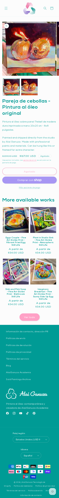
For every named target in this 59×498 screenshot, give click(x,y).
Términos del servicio (17, 358)
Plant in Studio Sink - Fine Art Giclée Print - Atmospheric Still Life (43, 241)
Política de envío (35, 490)
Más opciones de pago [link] (29, 187)
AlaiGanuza (27, 482)
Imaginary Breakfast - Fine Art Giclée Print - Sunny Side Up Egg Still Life (43, 294)
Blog (8, 365)
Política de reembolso (23, 486)
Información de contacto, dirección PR (27, 331)
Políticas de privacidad (18, 352)
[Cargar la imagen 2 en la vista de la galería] (29, 87)
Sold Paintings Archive (18, 379)
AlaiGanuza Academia (18, 372)
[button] (6, 8)
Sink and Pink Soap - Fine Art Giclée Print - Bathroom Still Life (15, 293)
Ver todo (29, 317)
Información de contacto (31, 495)
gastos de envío (30, 160)
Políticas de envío (16, 338)
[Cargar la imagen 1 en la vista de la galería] (11, 87)
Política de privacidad (45, 486)
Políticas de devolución (19, 345)
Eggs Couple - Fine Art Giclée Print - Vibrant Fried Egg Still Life (16, 241)
